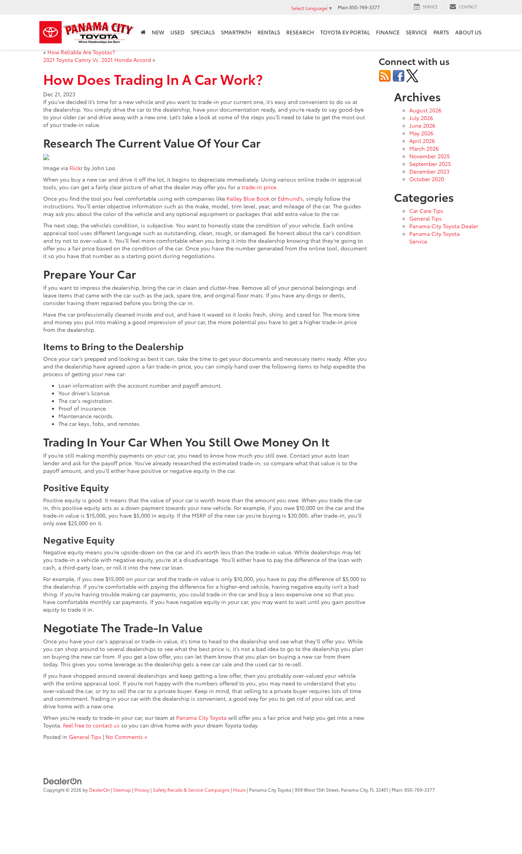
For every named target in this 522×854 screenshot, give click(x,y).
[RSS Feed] (385, 75)
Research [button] (300, 32)
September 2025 (430, 163)
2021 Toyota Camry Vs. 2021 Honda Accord (97, 59)
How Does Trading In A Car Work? (153, 78)
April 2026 (422, 140)
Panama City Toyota (201, 717)
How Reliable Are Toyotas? (81, 52)
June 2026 (422, 125)
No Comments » (126, 736)
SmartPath (236, 32)
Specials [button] (203, 32)
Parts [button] (441, 32)
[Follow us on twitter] (412, 75)
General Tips (85, 736)
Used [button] (177, 32)
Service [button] (416, 32)
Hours (239, 789)
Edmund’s (290, 198)
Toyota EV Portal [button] (345, 32)
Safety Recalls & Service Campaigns (191, 789)
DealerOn (99, 789)
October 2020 (426, 179)
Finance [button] (388, 32)
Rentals (269, 32)
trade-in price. (260, 187)
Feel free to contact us (91, 725)
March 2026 (424, 148)
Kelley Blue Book (249, 198)
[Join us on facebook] (398, 75)
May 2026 (421, 133)
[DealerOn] (62, 780)
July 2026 (421, 118)
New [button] (158, 32)
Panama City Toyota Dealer (443, 226)
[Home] (143, 32)
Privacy (142, 789)
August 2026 (425, 110)
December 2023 (429, 171)
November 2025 (429, 156)
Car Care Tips (426, 210)
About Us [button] (468, 32)
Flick (75, 168)
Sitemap (122, 789)
